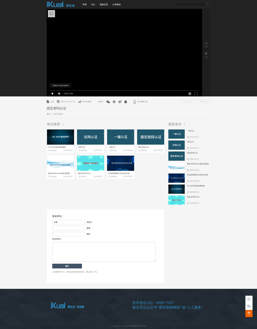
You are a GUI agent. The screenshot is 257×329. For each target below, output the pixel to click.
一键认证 (190, 131)
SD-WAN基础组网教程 (196, 186)
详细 (52, 102)
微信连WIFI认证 (193, 197)
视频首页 (104, 4)
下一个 (203, 102)
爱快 (61, 4)
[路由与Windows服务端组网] (60, 170)
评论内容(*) (56, 239)
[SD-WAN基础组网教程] (60, 144)
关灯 (206, 57)
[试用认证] (90, 144)
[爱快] (67, 305)
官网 (84, 4)
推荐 (206, 47)
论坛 (93, 4)
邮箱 (88, 228)
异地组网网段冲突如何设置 (197, 175)
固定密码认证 (192, 153)
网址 (88, 234)
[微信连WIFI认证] (90, 170)
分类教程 (116, 4)
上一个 (188, 102)
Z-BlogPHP (134, 326)
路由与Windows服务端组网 (198, 164)
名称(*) (89, 222)
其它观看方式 (142, 102)
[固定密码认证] (150, 144)
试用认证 (190, 142)
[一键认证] (120, 144)
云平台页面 (57, 114)
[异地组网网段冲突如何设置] (120, 170)
